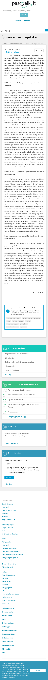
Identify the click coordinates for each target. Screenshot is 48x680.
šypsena (23, 327)
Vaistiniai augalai (7, 567)
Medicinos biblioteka (9, 600)
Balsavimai (8, 484)
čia (14, 677)
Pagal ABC (5, 507)
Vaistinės (5, 531)
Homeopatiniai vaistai (9, 564)
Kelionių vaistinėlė (8, 591)
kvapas (28, 321)
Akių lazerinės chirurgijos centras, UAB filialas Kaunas (23, 406)
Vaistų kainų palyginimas (10, 558)
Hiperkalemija (10, 366)
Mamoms (5, 578)
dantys (15, 321)
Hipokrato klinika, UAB (15, 400)
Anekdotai (5, 603)
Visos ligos (8, 375)
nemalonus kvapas (12, 324)
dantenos (37, 318)
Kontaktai (18, 20)
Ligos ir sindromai (7, 504)
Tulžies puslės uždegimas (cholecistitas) (19, 362)
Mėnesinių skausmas (8, 575)
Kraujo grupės (6, 581)
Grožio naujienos (16, 44)
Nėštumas (5, 517)
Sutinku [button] (37, 670)
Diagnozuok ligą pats (9, 520)
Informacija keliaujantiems (10, 594)
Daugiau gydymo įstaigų (17, 417)
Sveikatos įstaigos (8, 525)
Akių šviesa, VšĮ (13, 412)
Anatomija (5, 585)
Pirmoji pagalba (7, 588)
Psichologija (6, 627)
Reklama (27, 20)
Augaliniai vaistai (7, 561)
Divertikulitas (9, 358)
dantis (8, 321)
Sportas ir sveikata (8, 645)
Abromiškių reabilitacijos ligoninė (19, 390)
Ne (10, 464)
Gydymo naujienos (8, 623)
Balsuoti (9, 477)
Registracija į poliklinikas (10, 534)
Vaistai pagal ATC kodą (9, 548)
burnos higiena (27, 318)
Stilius (3, 653)
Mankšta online (7, 616)
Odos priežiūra (6, 649)
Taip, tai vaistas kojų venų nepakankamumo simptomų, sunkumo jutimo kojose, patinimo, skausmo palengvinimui (24, 470)
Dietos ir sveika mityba (9, 630)
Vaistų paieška (6, 542)
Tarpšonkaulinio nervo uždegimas (17, 353)
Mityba (4, 619)
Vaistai (4, 539)
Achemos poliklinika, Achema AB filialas (21, 395)
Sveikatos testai (7, 597)
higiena (21, 321)
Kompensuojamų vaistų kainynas (12, 555)
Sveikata (4, 572)
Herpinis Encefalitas (12, 370)
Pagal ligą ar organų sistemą (11, 551)
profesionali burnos (12, 327)
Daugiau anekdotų (11, 443)
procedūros (23, 324)
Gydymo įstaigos (7, 528)
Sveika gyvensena (8, 608)
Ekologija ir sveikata (8, 634)
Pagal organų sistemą (9, 510)
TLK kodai (5, 513)
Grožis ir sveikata (12, 52)
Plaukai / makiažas (8, 642)
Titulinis (4, 44)
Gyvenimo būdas (7, 612)
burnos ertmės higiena (13, 318)
